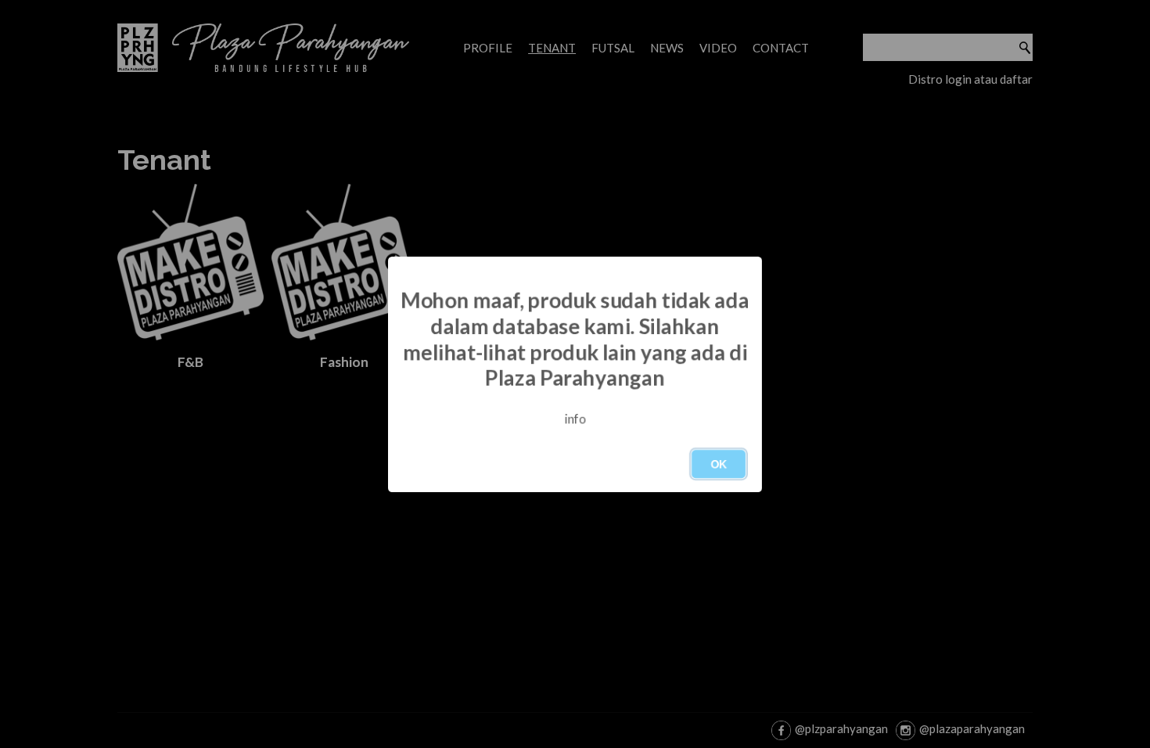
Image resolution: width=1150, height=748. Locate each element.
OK (718, 464)
